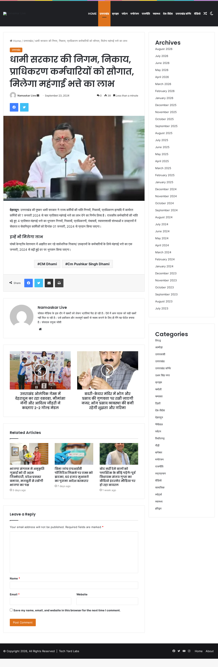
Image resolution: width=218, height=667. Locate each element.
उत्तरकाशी (160, 354)
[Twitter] (24, 107)
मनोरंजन (135, 13)
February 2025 (165, 175)
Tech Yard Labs (69, 651)
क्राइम (115, 13)
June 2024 (162, 231)
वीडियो (197, 13)
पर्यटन (125, 13)
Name (15, 578)
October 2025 (164, 119)
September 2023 (166, 294)
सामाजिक (160, 487)
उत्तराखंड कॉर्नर (183, 13)
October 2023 (164, 287)
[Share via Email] (49, 283)
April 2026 (162, 77)
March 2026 (163, 84)
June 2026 (162, 63)
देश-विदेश (168, 13)
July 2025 (161, 140)
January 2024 (164, 266)
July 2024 (161, 224)
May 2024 (161, 238)
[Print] (59, 283)
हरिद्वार (158, 508)
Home (92, 13)
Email (15, 594)
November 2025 (166, 112)
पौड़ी (157, 445)
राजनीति (146, 13)
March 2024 (163, 252)
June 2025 (162, 147)
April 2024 (162, 245)
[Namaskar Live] (14, 13)
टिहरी (158, 403)
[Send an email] (38, 95)
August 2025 (163, 133)
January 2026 (164, 98)
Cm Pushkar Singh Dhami (88, 264)
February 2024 (165, 259)
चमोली (158, 389)
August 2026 (163, 49)
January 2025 (164, 182)
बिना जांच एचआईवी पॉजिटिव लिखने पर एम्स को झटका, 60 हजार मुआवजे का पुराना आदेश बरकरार (74, 475)
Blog (158, 340)
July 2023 (161, 308)
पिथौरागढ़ (160, 438)
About (210, 651)
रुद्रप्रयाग (160, 473)
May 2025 (161, 154)
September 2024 (166, 210)
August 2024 (163, 217)
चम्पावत (158, 396)
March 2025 (163, 168)
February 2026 (165, 91)
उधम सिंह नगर (162, 375)
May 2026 (161, 70)
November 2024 (166, 196)
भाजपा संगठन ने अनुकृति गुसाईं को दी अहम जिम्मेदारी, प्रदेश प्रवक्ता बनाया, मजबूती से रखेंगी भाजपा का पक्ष (27, 477)
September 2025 (166, 126)
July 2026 (161, 56)
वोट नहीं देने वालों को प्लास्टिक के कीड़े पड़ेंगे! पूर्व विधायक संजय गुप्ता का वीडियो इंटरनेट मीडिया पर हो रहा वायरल (117, 477)
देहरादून (159, 417)
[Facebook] (14, 107)
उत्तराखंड (104, 13)
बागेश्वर (158, 452)
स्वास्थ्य (156, 13)
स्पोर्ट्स (158, 494)
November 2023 (166, 280)
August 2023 (163, 301)
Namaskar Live (26, 95)
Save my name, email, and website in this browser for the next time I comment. (66, 610)
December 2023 (165, 273)
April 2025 (162, 161)
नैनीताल (159, 424)
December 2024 (165, 189)
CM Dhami (48, 264)
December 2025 (165, 105)
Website (81, 594)
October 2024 (164, 203)
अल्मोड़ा (159, 347)
